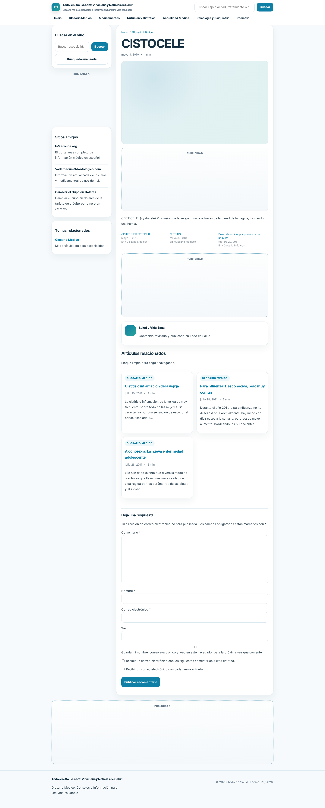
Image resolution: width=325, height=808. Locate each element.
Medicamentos (109, 18)
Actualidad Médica (176, 18)
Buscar (265, 7)
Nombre (128, 591)
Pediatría (243, 18)
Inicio (58, 18)
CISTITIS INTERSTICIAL (136, 234)
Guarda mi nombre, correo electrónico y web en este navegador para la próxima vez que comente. (192, 652)
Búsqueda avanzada (81, 59)
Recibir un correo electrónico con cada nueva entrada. (165, 669)
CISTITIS (175, 234)
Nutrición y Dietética (141, 18)
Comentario (130, 532)
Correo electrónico (136, 609)
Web (124, 628)
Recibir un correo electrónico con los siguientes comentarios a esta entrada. (180, 661)
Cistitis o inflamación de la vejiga (152, 386)
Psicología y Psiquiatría (213, 18)
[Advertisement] (82, 100)
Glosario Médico (80, 18)
